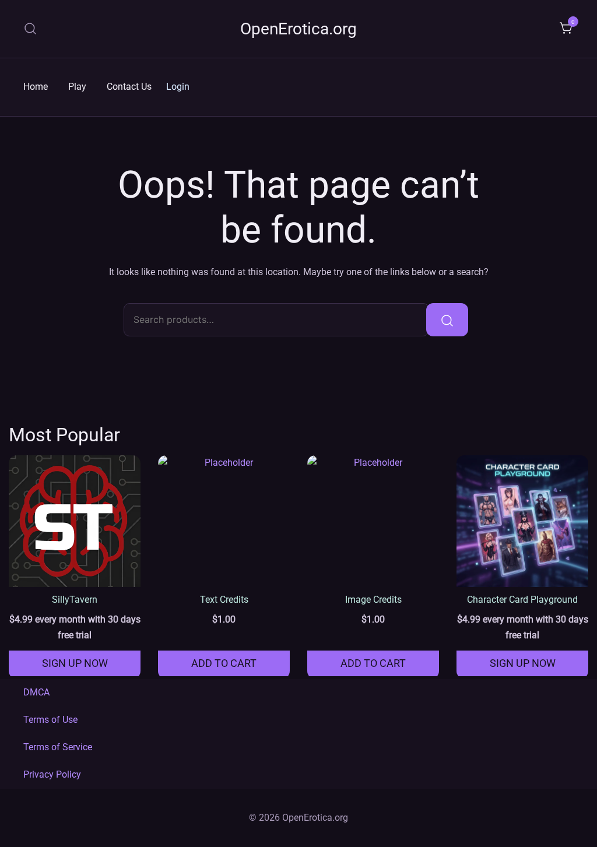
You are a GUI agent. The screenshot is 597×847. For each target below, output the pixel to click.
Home (35, 86)
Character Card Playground (522, 599)
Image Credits (373, 599)
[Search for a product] (30, 29)
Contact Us (129, 86)
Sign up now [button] (75, 663)
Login (177, 86)
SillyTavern (74, 599)
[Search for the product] (447, 319)
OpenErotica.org (298, 28)
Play (77, 86)
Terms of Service (57, 747)
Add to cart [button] (224, 663)
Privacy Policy (52, 774)
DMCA (36, 692)
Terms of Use (50, 719)
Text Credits (224, 599)
